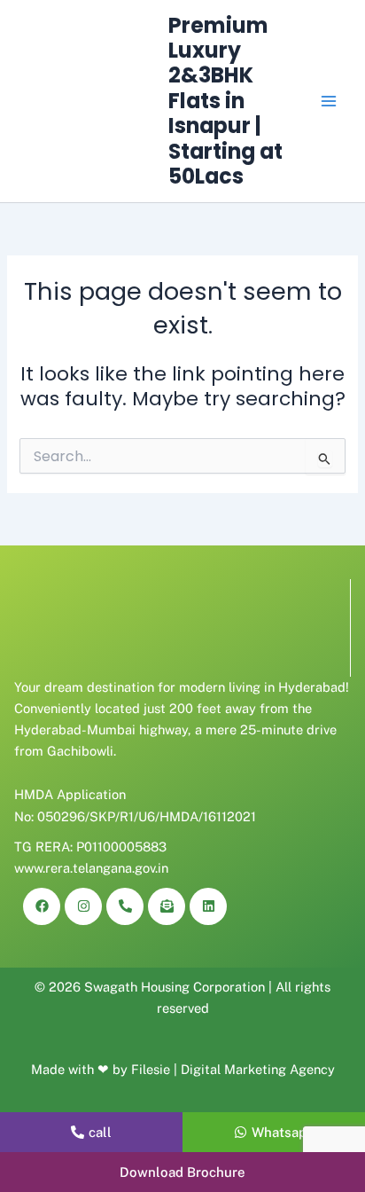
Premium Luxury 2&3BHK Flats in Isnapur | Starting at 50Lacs (225, 101)
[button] (182, 1172)
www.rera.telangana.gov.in (91, 867)
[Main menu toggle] (328, 101)
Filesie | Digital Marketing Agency (233, 1069)
